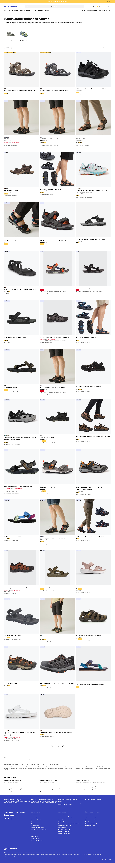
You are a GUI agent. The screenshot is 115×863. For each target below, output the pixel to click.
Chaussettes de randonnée (46, 789)
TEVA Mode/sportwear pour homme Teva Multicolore (90, 684)
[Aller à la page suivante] (62, 746)
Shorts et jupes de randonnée (47, 782)
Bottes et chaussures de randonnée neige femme (88, 787)
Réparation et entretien (104, 10)
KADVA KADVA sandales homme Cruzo (50, 189)
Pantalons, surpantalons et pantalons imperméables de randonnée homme (58, 791)
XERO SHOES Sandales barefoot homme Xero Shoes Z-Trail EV (20, 289)
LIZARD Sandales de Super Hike (12, 635)
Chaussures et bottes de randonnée (48, 780)
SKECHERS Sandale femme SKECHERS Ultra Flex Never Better (92, 587)
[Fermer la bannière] (110, 2)
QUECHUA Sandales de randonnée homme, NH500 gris (90, 239)
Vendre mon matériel (92, 10)
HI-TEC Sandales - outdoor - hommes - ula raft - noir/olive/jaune (21, 486)
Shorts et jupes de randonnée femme (49, 784)
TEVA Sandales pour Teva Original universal (15, 536)
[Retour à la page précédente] (52, 746)
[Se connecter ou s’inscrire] (106, 6)
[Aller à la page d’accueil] (10, 6)
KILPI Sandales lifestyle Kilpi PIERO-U (49, 288)
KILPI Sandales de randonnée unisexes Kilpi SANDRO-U (54, 337)
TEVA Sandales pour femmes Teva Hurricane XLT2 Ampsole (56, 732)
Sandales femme (11, 40)
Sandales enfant (24, 40)
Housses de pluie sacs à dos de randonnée (14, 791)
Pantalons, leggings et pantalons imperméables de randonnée (91, 782)
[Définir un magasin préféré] (93, 6)
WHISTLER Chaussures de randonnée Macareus (88, 386)
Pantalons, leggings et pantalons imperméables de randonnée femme (21, 787)
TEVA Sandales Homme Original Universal (15, 337)
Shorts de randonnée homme (11, 782)
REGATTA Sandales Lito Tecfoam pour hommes (52, 637)
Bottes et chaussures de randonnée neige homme (88, 786)
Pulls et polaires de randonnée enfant (85, 789)
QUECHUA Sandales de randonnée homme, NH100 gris (54, 90)
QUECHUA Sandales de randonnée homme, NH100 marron (19, 90)
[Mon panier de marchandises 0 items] (109, 6)
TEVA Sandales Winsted (10, 387)
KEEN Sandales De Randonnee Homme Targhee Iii (89, 635)
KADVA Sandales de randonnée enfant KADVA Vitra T (90, 536)
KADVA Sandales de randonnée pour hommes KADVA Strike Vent (93, 89)
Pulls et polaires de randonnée (47, 786)
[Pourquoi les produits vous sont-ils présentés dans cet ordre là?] (93, 48)
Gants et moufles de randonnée (11, 786)
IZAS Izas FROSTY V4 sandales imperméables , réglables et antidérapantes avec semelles (91, 191)
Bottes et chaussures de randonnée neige (14, 789)
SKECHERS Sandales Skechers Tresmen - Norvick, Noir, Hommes (57, 683)
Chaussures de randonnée (82, 780)
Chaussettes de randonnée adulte (84, 784)
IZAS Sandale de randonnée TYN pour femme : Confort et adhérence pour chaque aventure (19, 733)
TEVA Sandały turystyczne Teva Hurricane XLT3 (52, 587)
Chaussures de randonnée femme (12, 784)
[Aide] (102, 6)
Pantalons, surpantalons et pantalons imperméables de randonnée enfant (57, 787)
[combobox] (107, 48)
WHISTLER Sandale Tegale (11, 190)
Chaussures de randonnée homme (12, 780)
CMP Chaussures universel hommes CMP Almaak (53, 240)
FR (99, 6)
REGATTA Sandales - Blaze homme (13, 240)
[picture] (21, 69)
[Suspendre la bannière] (107, 2)
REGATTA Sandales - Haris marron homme (87, 139)
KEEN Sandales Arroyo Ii (10, 683)
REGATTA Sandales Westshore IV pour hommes (17, 139)
